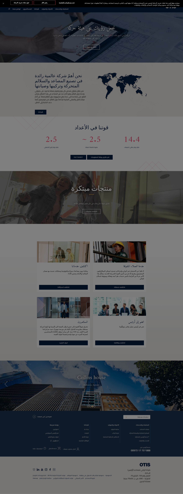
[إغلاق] (3, 3)
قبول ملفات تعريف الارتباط (21, 2)
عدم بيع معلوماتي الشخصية (67, 2)
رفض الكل (44, 2)
